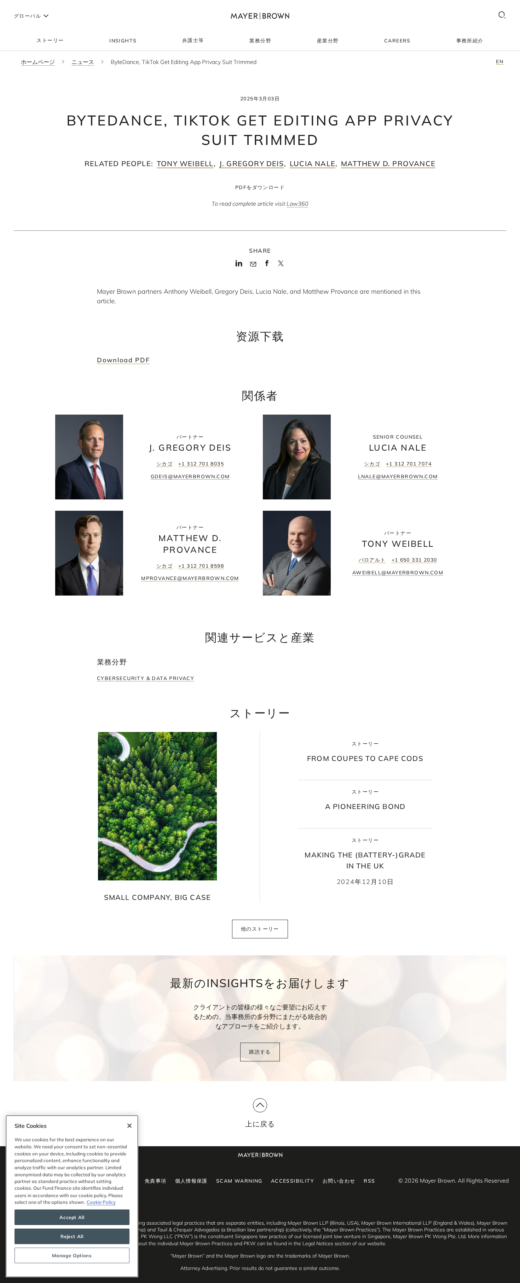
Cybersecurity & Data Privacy (145, 678)
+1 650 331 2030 (414, 560)
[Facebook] (267, 265)
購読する (260, 1052)
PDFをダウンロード (260, 187)
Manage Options (72, 1255)
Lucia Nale (312, 163)
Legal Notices (317, 1243)
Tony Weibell (185, 163)
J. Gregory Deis (251, 163)
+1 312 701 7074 (409, 464)
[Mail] (253, 264)
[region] (72, 1196)
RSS (369, 1181)
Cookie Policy (101, 1202)
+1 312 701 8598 (201, 566)
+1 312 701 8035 (201, 464)
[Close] (129, 1125)
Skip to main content (34, 5)
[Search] (502, 15)
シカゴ (164, 464)
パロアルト (372, 560)
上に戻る (260, 1123)
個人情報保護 (191, 1181)
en (499, 61)
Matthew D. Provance (388, 163)
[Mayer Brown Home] (260, 15)
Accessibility (292, 1181)
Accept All (72, 1217)
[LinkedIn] (239, 265)
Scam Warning (239, 1181)
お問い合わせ (339, 1181)
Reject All (71, 1236)
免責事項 (156, 1181)
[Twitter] (281, 265)
